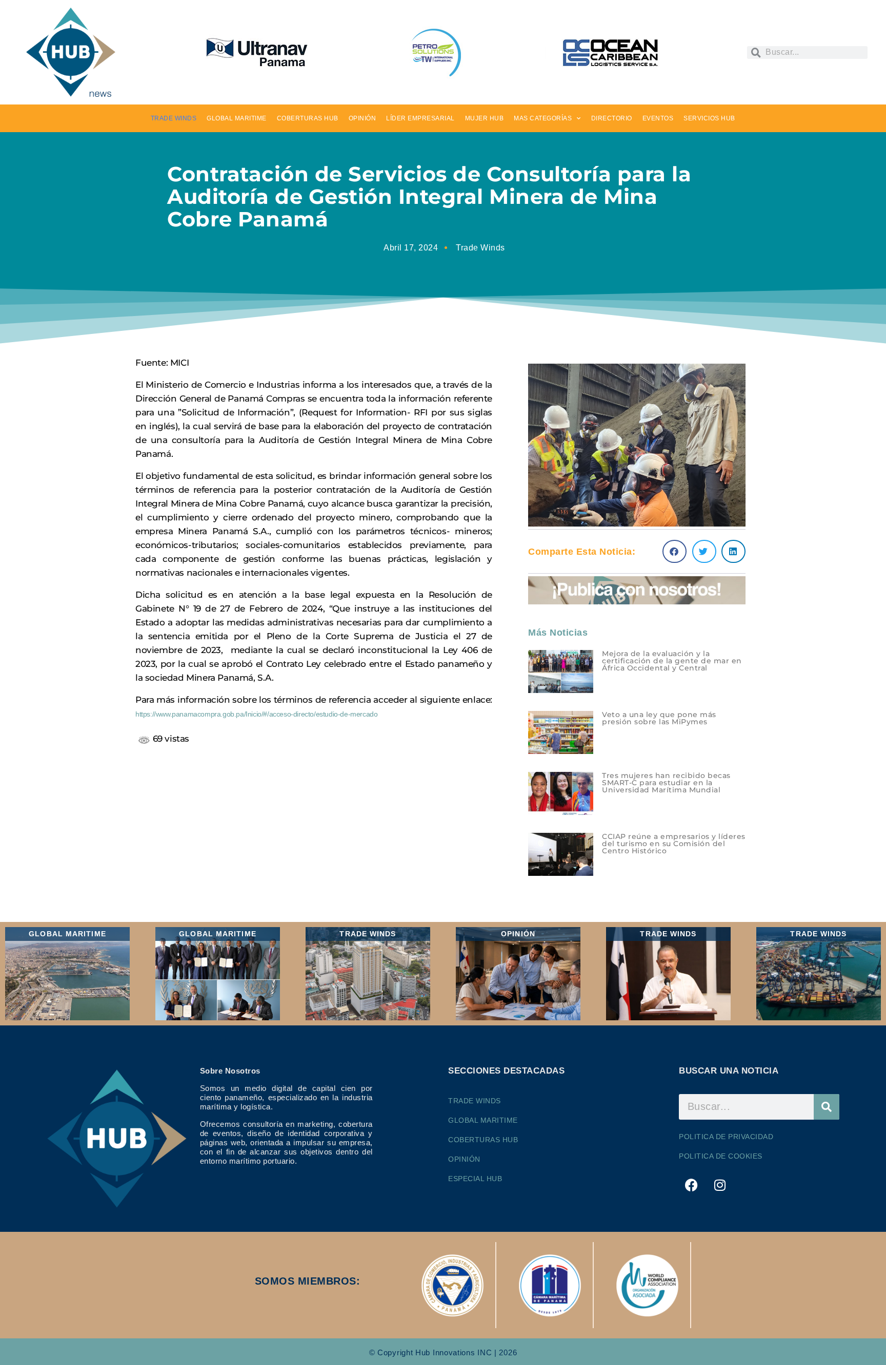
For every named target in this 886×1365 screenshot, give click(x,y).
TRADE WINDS (174, 118)
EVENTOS (658, 118)
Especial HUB (475, 1178)
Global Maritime (483, 1120)
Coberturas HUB (483, 1140)
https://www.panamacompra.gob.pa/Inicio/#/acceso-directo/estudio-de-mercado (256, 714)
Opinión (464, 1159)
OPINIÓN (362, 118)
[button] (674, 551)
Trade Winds (480, 247)
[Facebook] (691, 1185)
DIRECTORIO (611, 118)
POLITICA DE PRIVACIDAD (726, 1136)
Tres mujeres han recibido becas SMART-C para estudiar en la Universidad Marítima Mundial (666, 782)
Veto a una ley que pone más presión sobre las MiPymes (659, 718)
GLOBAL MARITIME (237, 118)
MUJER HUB (484, 118)
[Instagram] (720, 1185)
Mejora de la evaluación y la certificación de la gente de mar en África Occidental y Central (672, 661)
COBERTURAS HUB (307, 118)
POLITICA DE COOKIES (720, 1156)
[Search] (826, 1107)
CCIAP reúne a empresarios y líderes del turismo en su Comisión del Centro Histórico (674, 843)
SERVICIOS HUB (709, 118)
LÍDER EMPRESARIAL (420, 118)
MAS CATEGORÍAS (543, 118)
